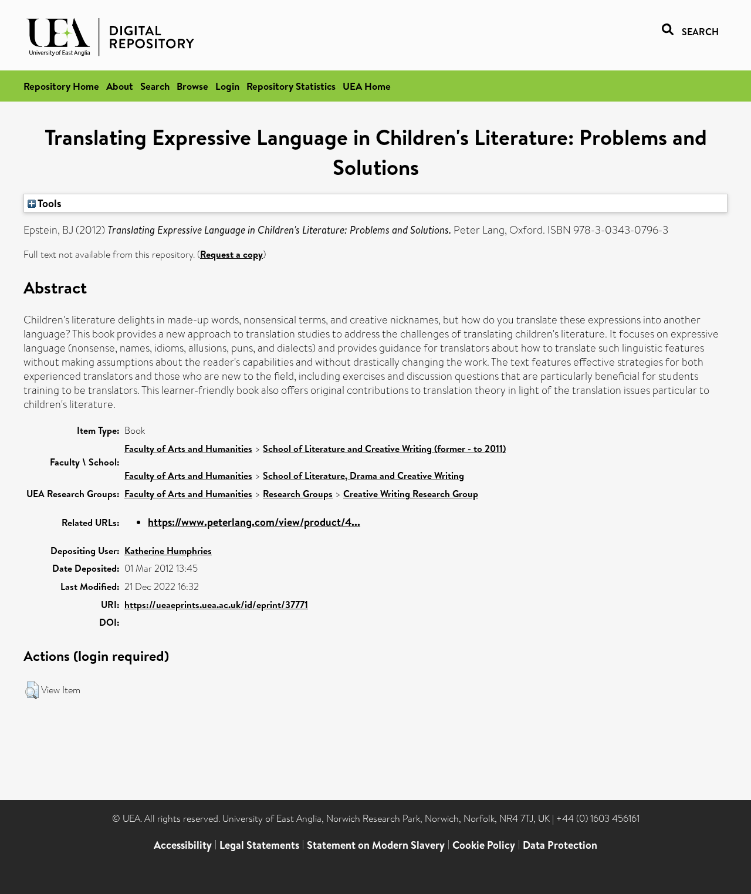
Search (155, 86)
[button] (32, 690)
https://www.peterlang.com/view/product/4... (254, 522)
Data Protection (560, 845)
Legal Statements (259, 845)
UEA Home (367, 86)
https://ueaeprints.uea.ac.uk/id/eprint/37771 (216, 604)
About (119, 86)
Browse (192, 86)
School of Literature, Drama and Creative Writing (363, 475)
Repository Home (61, 86)
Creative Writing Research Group (410, 493)
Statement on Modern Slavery (376, 845)
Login (227, 86)
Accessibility (183, 845)
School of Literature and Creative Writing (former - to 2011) (384, 448)
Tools (49, 203)
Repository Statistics (291, 86)
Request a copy (231, 254)
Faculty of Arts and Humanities (188, 448)
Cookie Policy (483, 845)
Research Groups (298, 493)
